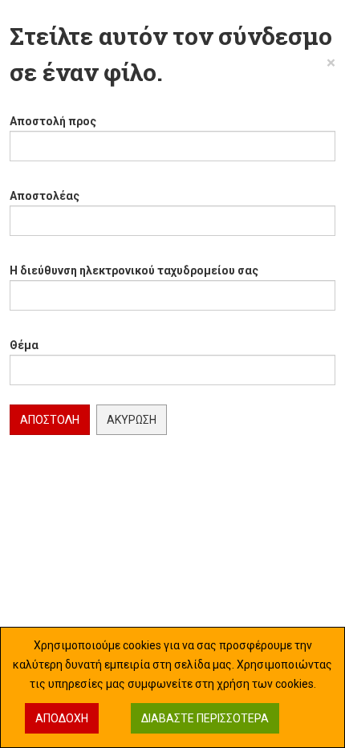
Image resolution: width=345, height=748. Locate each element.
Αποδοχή (61, 718)
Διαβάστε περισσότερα (205, 718)
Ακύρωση (131, 419)
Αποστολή (49, 419)
